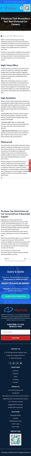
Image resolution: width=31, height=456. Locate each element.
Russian (19, 1)
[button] (21, 8)
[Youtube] (30, 171)
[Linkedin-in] (30, 168)
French (10, 1)
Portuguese (15, 1)
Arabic (6, 1)
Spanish (24, 1)
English (2, 1)
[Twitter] (30, 166)
